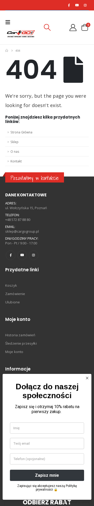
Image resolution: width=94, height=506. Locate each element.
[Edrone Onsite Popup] (47, 253)
